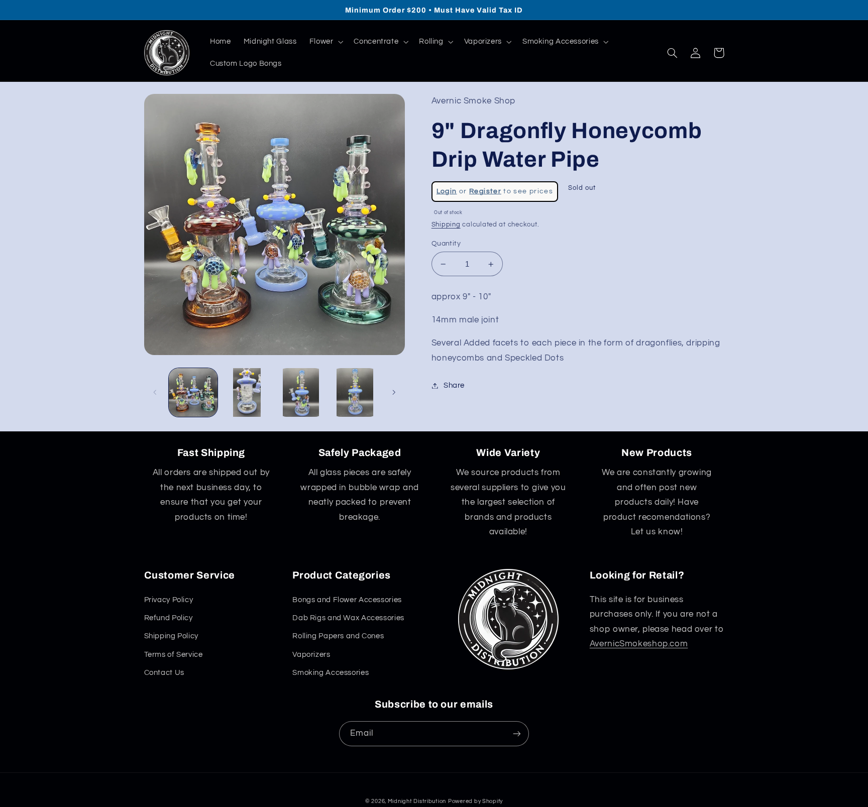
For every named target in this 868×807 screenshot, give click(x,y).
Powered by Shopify (475, 801)
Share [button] (454, 385)
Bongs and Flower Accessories (347, 600)
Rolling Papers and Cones (338, 636)
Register (485, 191)
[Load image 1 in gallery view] (193, 392)
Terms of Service (173, 654)
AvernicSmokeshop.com (639, 643)
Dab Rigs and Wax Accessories (348, 618)
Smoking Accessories (330, 672)
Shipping (446, 224)
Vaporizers (311, 654)
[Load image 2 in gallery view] (247, 392)
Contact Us (164, 672)
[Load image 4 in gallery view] (355, 392)
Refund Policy (168, 618)
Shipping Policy (171, 636)
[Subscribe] (516, 733)
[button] (325, 42)
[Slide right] (394, 393)
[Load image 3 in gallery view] (301, 392)
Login (447, 191)
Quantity (446, 243)
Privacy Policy (168, 600)
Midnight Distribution (417, 801)
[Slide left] (155, 393)
